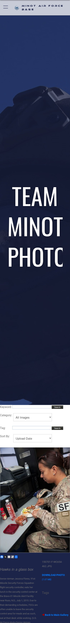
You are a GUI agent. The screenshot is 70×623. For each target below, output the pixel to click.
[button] (6, 7)
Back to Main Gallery (56, 614)
